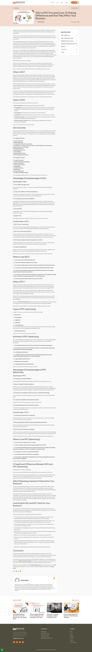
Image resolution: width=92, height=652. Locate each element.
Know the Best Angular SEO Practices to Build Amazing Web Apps (71, 616)
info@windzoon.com (18, 638)
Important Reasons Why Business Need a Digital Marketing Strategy (35, 547)
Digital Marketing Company (67, 41)
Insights (66, 2)
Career (62, 52)
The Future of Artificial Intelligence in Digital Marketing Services (52, 616)
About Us (63, 46)
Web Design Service (65, 35)
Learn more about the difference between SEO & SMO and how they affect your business (32, 472)
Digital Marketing (45, 636)
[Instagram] (23, 642)
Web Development (45, 633)
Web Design (43, 631)
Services (52, 2)
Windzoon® (46, 649)
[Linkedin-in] (20, 642)
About (62, 2)
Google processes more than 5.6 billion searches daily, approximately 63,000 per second (33, 30)
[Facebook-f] (14, 642)
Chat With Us (2, 650)
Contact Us (63, 49)
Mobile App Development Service (68, 43)
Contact (72, 638)
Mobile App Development (47, 638)
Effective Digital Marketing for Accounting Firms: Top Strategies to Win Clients (37, 616)
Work (57, 2)
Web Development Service (67, 38)
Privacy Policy (73, 642)
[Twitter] (17, 642)
